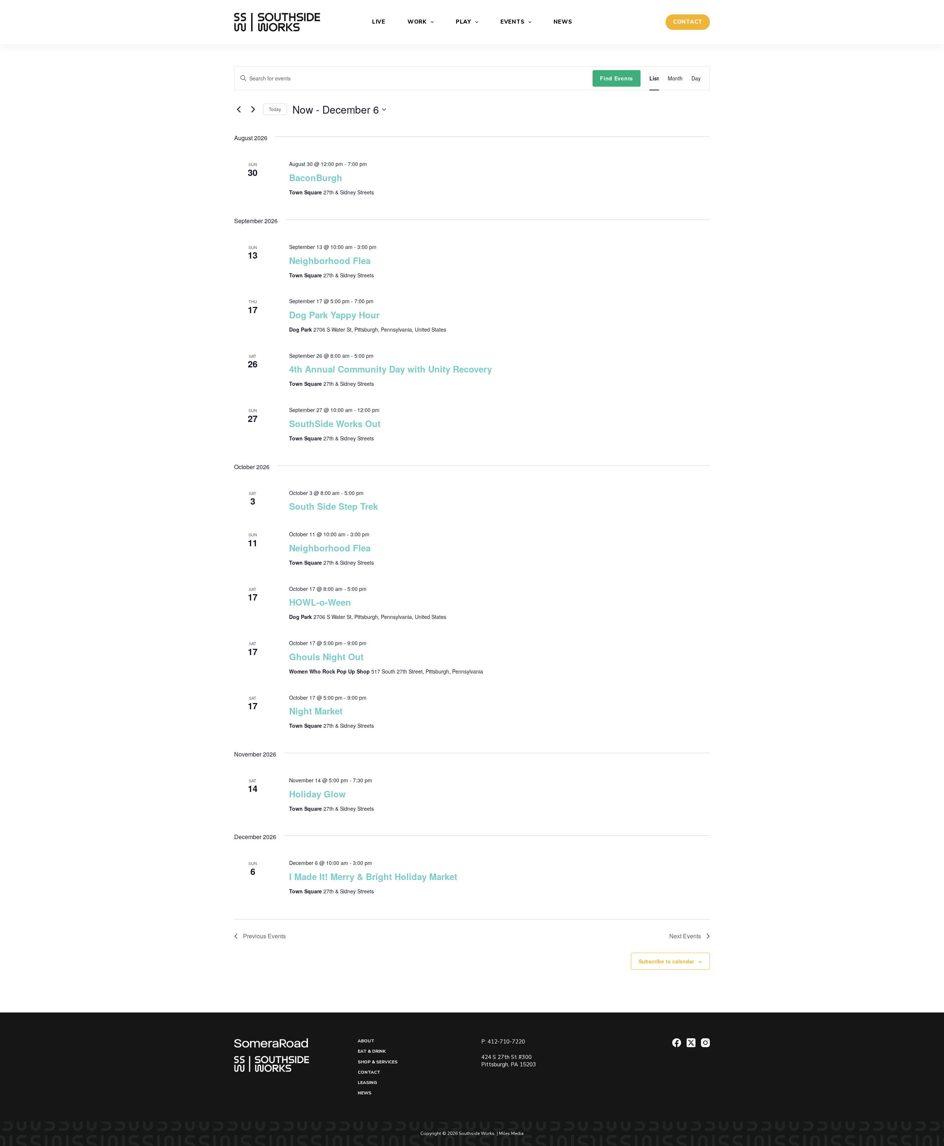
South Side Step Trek (333, 506)
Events (512, 21)
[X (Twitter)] (691, 1042)
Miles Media (511, 1133)
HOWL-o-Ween (320, 602)
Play (463, 21)
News (562, 21)
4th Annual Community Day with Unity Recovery (390, 369)
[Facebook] (676, 1042)
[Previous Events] (238, 109)
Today (275, 109)
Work (417, 21)
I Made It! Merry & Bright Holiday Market (373, 876)
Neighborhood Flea (330, 260)
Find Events (616, 78)
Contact (369, 1072)
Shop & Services (378, 1062)
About (366, 1041)
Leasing (367, 1083)
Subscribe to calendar (666, 961)
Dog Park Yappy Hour (334, 314)
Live (378, 21)
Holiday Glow (317, 793)
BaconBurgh (315, 177)
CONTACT (687, 21)
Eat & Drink (372, 1051)
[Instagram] (705, 1042)
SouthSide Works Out (335, 423)
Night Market (316, 710)
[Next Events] (253, 109)
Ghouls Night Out (326, 656)
